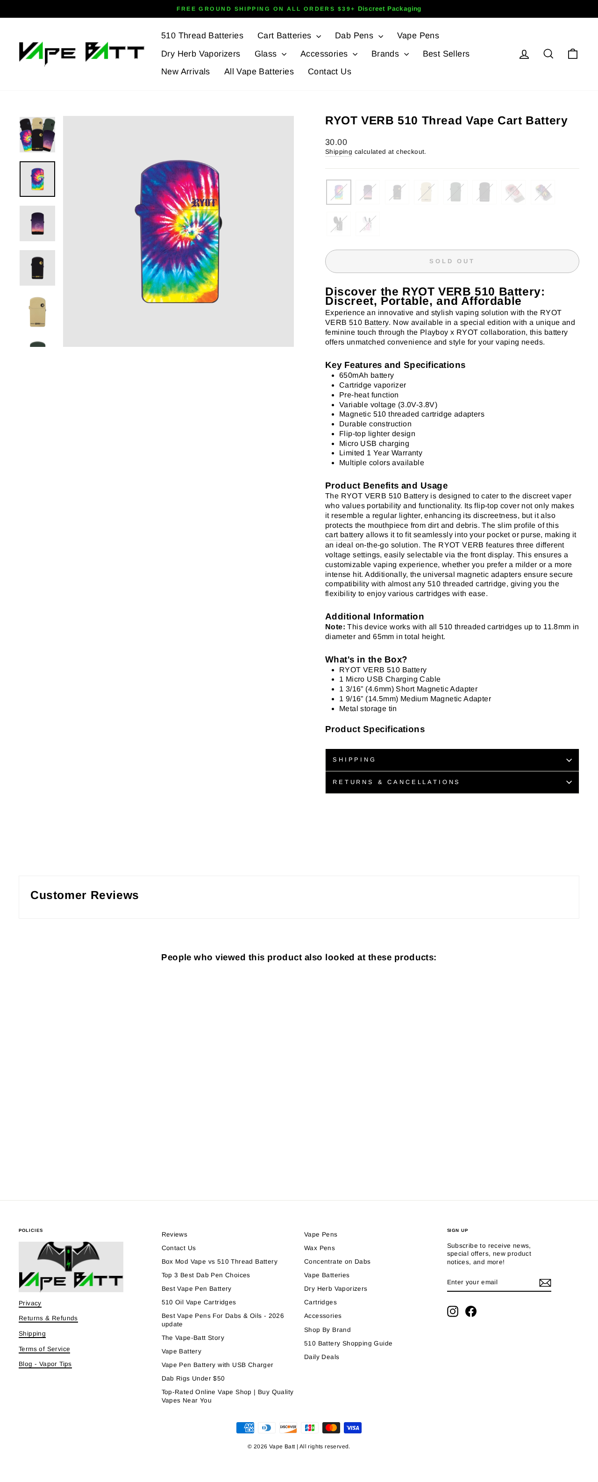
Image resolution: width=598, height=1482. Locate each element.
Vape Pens (418, 35)
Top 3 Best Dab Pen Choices (206, 1275)
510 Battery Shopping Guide (348, 1343)
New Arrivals (185, 71)
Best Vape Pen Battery (197, 1288)
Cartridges (320, 1302)
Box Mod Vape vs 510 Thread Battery (220, 1261)
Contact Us (329, 71)
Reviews (175, 1234)
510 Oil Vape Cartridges (199, 1302)
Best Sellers (446, 53)
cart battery (344, 535)
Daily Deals (321, 1356)
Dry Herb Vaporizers (201, 53)
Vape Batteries (327, 1275)
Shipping (338, 151)
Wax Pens (319, 1248)
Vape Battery (182, 1351)
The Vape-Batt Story (193, 1337)
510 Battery (369, 322)
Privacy (30, 1303)
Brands (386, 53)
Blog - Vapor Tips (45, 1363)
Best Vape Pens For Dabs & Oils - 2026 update (223, 1320)
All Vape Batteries (259, 71)
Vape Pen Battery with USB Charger (218, 1364)
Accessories (325, 53)
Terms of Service (44, 1349)
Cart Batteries (285, 35)
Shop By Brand (327, 1329)
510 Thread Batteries (202, 35)
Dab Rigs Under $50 (193, 1378)
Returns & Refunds (48, 1318)
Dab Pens (355, 35)
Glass (267, 53)
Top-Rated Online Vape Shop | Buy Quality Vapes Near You (228, 1396)
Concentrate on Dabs (337, 1261)
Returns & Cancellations (397, 781)
